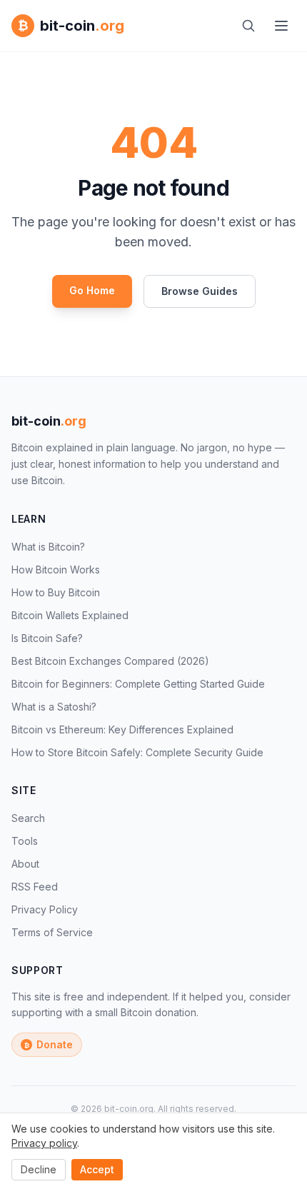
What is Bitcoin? (48, 547)
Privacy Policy (44, 909)
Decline (38, 1169)
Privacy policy (44, 1143)
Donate (49, 1044)
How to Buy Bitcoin (55, 592)
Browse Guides (199, 291)
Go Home (92, 290)
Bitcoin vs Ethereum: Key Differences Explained (122, 729)
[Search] (248, 26)
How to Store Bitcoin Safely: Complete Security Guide (137, 752)
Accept (97, 1169)
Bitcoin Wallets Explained (70, 615)
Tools (24, 841)
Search (28, 818)
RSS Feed (34, 887)
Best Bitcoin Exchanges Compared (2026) (110, 661)
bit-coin (48, 420)
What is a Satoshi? (53, 707)
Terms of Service (52, 932)
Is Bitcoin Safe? (47, 638)
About (25, 864)
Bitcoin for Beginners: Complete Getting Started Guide (138, 684)
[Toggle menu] (281, 25)
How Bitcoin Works (55, 569)
